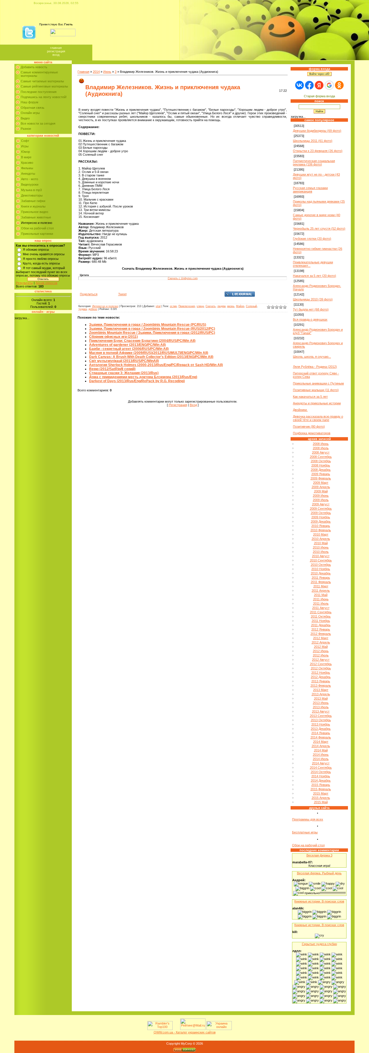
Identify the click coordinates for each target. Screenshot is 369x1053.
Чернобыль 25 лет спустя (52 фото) (319, 228)
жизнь (230, 306)
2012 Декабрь (321, 677)
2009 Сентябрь (321, 508)
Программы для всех (307, 819)
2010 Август (321, 556)
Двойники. (300, 410)
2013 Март (320, 690)
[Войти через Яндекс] (319, 85)
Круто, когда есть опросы (41, 263)
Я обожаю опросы (36, 249)
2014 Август (321, 763)
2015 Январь (320, 785)
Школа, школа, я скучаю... (312, 356)
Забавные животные (36, 217)
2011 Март (320, 586)
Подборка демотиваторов (311, 433)
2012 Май (321, 646)
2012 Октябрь (321, 668)
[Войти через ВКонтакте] (299, 85)
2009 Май (321, 491)
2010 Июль (321, 551)
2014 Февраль (320, 737)
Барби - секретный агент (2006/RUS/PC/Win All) (129, 349)
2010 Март (320, 534)
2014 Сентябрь (321, 767)
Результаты (24, 283)
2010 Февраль (320, 530)
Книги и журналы (33, 206)
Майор (240, 306)
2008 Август (321, 452)
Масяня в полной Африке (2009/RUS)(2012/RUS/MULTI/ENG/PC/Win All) (148, 353)
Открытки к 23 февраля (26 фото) (317, 151)
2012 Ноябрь (320, 672)
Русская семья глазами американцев (310, 189)
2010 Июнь (321, 547)
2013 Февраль (320, 685)
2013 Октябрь (321, 720)
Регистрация (56, 51)
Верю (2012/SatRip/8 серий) (112, 369)
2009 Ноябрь (320, 517)
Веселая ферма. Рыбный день (319, 873)
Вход (55, 54)
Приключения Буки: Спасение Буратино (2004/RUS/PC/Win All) (142, 341)
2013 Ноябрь (320, 724)
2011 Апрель (321, 590)
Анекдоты (28, 173)
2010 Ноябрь (320, 569)
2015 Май (321, 802)
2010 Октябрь (321, 564)
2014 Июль (321, 759)
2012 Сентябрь (321, 664)
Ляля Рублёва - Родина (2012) (315, 366)
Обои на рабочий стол (37, 228)
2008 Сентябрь (321, 456)
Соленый (251, 306)
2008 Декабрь (321, 469)
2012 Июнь (321, 651)
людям (221, 306)
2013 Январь (320, 681)
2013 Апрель (321, 694)
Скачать (211, 306)
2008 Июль (321, 448)
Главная (56, 47)
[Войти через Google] (329, 85)
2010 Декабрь (321, 573)
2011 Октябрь (321, 616)
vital (158, 306)
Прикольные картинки (37, 233)
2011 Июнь (321, 599)
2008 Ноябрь (320, 465)
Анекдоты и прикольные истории (317, 403)
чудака (82, 309)
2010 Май (321, 543)
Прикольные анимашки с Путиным (318, 383)
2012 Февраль (320, 633)
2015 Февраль (320, 789)
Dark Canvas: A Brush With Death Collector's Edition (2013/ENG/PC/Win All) (151, 357)
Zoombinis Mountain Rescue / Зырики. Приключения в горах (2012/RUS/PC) (152, 333)
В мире (26, 157)
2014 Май (321, 750)
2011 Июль (321, 603)
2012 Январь (320, 629)
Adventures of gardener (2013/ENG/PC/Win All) (127, 345)
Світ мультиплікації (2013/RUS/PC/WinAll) (124, 361)
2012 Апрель (321, 642)
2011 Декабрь (321, 625)
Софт (25, 140)
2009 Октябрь (321, 513)
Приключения (186, 306)
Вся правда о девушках (310, 319)
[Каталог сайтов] (176, 1029)
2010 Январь (320, 526)
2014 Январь (320, 733)
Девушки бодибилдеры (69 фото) (317, 130)
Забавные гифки (33, 201)
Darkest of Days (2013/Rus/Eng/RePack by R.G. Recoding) (137, 381)
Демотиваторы (32, 195)
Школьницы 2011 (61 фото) (312, 140)
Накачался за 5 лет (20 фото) (314, 275)
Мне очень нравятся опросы (44, 254)
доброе (93, 309)
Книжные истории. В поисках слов (319, 901)
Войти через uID (319, 74)
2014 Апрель (321, 746)
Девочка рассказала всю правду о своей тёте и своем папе (318, 418)
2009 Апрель (321, 487)
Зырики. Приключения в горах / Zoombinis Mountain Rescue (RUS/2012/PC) (152, 329)
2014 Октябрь (321, 772)
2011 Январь (321, 577)
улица (200, 306)
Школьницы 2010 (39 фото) (313, 299)
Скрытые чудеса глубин (319, 944)
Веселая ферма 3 (319, 855)
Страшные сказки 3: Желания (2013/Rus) (124, 373)
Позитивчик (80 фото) (309, 426)
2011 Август (321, 608)
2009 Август (321, 504)
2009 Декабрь (321, 521)
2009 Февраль (320, 478)
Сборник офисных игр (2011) (113, 337)
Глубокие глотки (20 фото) (312, 238)
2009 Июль (321, 500)
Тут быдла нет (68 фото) (311, 309)
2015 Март (320, 793)
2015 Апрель (321, 797)
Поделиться (88, 294)
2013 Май (321, 698)
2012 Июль (321, 655)
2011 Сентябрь (321, 612)
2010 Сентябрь (321, 560)
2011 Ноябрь (321, 620)
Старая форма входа (319, 96)
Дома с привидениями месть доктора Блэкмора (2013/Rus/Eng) (143, 377)
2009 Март (320, 482)
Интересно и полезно (36, 222)
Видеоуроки (29, 184)
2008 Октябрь (321, 461)
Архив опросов (46, 283)
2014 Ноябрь (320, 776)
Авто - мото (29, 179)
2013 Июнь (321, 702)
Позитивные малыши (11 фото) (316, 390)
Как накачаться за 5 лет (310, 396)
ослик (173, 306)
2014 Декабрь (321, 780)
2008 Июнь (321, 443)
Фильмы (27, 168)
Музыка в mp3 (31, 190)
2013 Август (321, 711)
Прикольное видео (34, 212)
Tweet (122, 294)
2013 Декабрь (321, 728)
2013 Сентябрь (321, 715)
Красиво (27, 162)
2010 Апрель (321, 538)
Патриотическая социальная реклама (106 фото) (314, 162)
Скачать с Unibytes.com (183, 278)
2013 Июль (321, 707)
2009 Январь (320, 474)
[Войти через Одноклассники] (339, 85)
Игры (25, 146)
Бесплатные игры (305, 832)
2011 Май (320, 595)
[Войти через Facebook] (309, 85)
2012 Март (320, 638)
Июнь (107, 71)
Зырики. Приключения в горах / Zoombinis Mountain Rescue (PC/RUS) (147, 325)
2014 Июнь (321, 754)
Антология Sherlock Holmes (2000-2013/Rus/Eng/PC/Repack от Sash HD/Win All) (156, 365)
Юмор (25, 151)
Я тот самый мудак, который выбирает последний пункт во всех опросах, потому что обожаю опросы (43, 271)
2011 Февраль (321, 582)
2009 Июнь (321, 495)
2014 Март (320, 741)
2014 (96, 71)
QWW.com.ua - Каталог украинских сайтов (185, 1032)
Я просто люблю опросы (41, 258)
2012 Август (321, 659)
